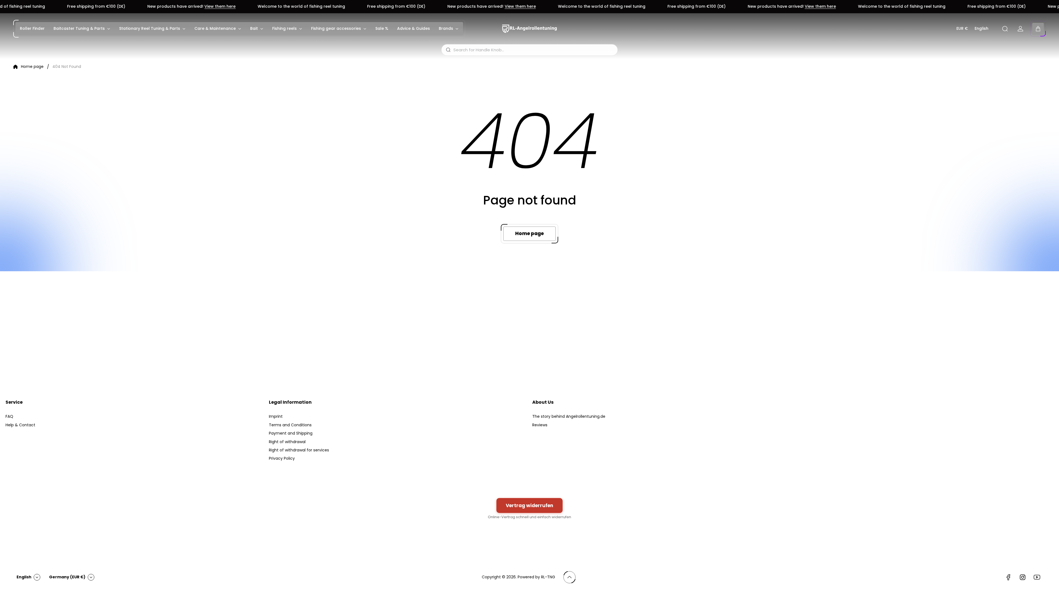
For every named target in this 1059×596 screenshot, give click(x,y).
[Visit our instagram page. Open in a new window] (1022, 577)
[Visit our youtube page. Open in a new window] (1036, 577)
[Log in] (1020, 28)
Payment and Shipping (290, 433)
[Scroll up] (569, 577)
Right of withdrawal (287, 442)
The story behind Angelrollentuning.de (568, 416)
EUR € (962, 28)
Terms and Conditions (290, 425)
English (981, 28)
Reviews (539, 425)
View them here (139, 6)
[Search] (1004, 28)
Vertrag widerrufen (529, 505)
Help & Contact (20, 425)
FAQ (9, 416)
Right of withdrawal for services (299, 450)
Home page (32, 66)
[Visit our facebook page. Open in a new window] (1008, 577)
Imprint (276, 416)
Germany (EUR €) (67, 577)
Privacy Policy (282, 458)
